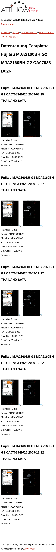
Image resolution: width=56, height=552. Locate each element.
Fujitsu (16, 32)
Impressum (29, 549)
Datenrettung (7, 24)
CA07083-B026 (10, 37)
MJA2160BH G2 (29, 32)
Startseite (5, 32)
